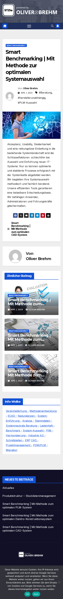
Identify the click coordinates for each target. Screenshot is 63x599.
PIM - (49, 430)
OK (27, 594)
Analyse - (28, 420)
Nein (36, 594)
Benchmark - (14, 430)
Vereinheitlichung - (17, 411)
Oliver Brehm (30, 88)
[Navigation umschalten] (29, 26)
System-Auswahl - (34, 430)
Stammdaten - (43, 420)
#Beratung (45, 92)
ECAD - (12, 415)
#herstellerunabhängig (31, 97)
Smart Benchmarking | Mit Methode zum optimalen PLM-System (30, 303)
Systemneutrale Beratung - (22, 425)
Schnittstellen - (15, 440)
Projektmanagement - (19, 445)
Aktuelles (8, 487)
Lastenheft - (47, 425)
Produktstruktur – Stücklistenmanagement (29, 495)
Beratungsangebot (16, 45)
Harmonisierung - (16, 435)
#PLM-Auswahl (27, 102)
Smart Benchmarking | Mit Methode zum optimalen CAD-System (20, 229)
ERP (27, 440)
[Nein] (59, 582)
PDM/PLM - (40, 445)
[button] (52, 26)
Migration (11, 450)
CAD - (35, 440)
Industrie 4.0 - (37, 435)
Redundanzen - (27, 415)
